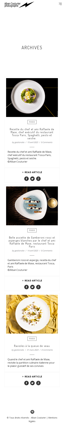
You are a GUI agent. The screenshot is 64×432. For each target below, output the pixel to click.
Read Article (33, 172)
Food (32, 122)
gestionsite (19, 142)
